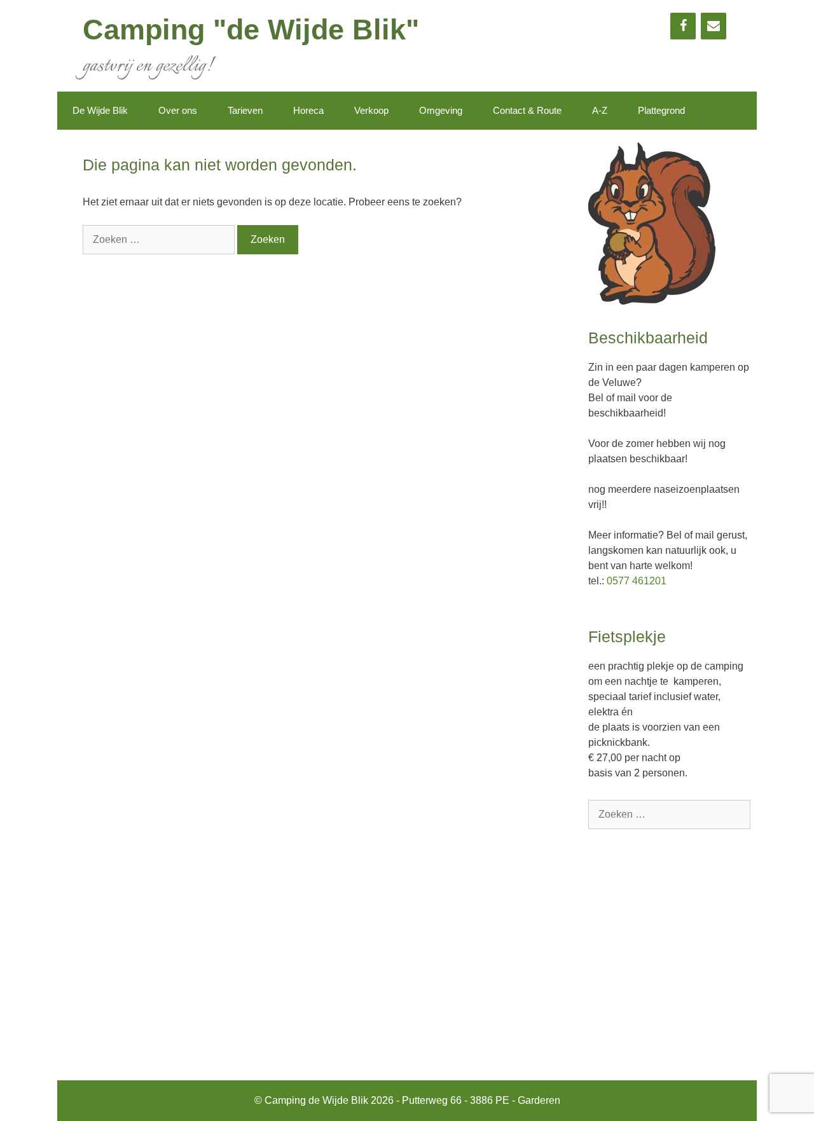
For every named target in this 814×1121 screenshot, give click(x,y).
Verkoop (371, 110)
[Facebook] (683, 26)
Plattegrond (661, 110)
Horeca (308, 110)
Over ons (177, 110)
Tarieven (245, 110)
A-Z (599, 110)
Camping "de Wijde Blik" (251, 29)
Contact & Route (527, 110)
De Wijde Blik (100, 110)
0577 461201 (636, 580)
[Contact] (713, 26)
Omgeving (440, 110)
